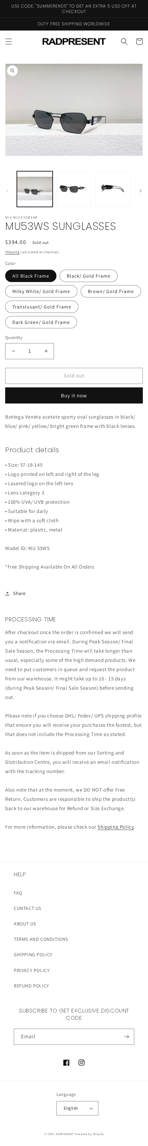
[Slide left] (7, 190)
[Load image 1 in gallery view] (35, 189)
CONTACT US (27, 908)
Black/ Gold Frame (88, 276)
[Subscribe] (126, 1037)
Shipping (12, 252)
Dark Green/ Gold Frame (41, 322)
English (71, 1108)
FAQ (18, 893)
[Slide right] (140, 190)
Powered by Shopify (89, 1134)
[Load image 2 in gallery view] (74, 189)
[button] (8, 41)
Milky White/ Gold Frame (41, 291)
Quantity (13, 337)
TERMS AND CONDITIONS (41, 939)
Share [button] (19, 593)
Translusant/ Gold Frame (41, 307)
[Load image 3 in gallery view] (113, 189)
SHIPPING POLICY (33, 954)
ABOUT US (25, 924)
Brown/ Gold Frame (111, 291)
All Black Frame (30, 276)
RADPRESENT (65, 1134)
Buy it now (74, 395)
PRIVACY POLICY (32, 970)
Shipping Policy (115, 826)
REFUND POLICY (31, 986)
